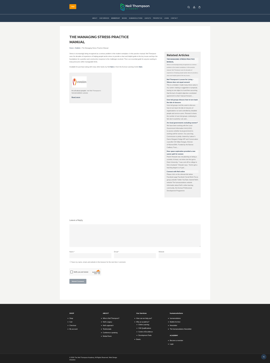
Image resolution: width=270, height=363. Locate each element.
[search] (188, 7)
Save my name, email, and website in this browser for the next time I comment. (99, 262)
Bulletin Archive (175, 322)
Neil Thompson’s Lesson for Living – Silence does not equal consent (180, 81)
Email (116, 252)
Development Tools (145, 335)
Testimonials (107, 329)
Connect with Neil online (176, 171)
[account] (194, 7)
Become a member (176, 340)
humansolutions (175, 318)
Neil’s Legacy (107, 322)
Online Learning (143, 324)
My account (73, 329)
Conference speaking (110, 332)
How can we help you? (144, 318)
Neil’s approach (108, 325)
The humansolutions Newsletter (181, 329)
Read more (76, 97)
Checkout (72, 325)
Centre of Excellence (145, 332)
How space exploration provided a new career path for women (181, 152)
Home (71, 48)
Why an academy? (142, 322)
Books (138, 339)
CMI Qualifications (144, 328)
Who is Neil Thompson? (111, 318)
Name (72, 252)
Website (161, 252)
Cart (70, 322)
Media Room (107, 336)
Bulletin (77, 48)
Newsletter (173, 325)
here (112, 67)
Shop (71, 318)
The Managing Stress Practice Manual (181, 60)
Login (171, 344)
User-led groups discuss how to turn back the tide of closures (182, 101)
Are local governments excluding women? (182, 123)
